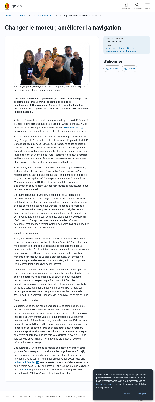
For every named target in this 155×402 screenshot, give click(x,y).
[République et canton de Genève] (7, 6)
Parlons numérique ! (43, 15)
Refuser (127, 393)
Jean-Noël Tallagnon (116, 48)
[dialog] (123, 384)
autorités (25, 369)
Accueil (8, 15)
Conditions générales (75, 396)
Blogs (22, 15)
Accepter (141, 393)
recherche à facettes (24, 362)
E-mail (129, 68)
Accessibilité (24, 396)
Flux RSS (112, 68)
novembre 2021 (71, 127)
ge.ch (17, 5)
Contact (10, 396)
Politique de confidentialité (47, 396)
